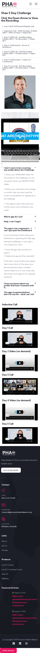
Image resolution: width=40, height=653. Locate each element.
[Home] (9, 453)
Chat (3, 495)
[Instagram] (26, 643)
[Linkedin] (20, 643)
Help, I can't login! (12, 221)
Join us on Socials (8, 498)
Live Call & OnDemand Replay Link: (19, 26)
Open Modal (8, 650)
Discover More (11, 470)
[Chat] (3, 490)
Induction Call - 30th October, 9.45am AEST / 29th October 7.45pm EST (19, 32)
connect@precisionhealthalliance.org (17, 512)
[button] (20, 26)
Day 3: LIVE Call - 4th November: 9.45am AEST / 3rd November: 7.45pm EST (18, 53)
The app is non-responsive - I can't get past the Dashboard (18, 229)
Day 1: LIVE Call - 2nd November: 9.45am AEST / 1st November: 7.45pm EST (18, 39)
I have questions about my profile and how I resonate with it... (19, 285)
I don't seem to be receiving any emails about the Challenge (19, 169)
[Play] (20, 137)
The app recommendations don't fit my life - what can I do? (19, 293)
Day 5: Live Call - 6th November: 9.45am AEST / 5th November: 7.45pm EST (18, 68)
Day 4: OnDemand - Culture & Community (16, 61)
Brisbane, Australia (9, 526)
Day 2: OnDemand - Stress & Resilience (15, 46)
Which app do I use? (13, 216)
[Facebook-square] (13, 643)
